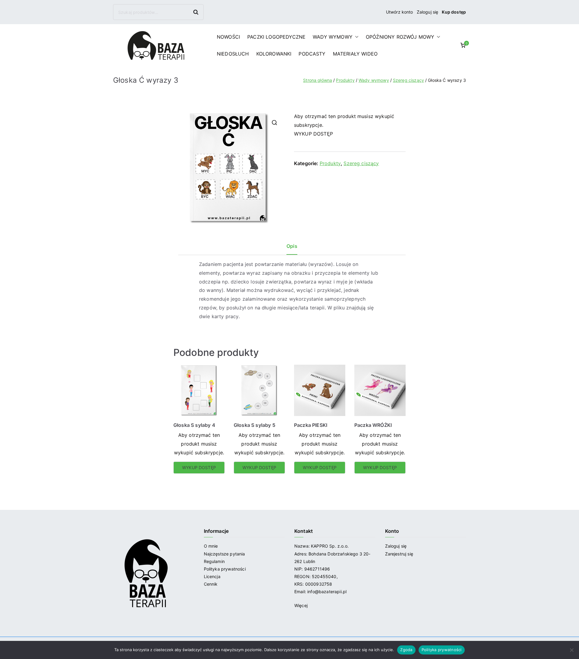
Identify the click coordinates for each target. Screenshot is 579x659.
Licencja (212, 576)
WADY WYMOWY (333, 37)
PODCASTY (312, 54)
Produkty (345, 80)
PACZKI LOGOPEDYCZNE (276, 37)
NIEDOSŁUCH (233, 54)
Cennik (211, 584)
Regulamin (214, 561)
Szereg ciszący (408, 80)
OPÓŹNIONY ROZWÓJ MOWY (400, 37)
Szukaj (196, 11)
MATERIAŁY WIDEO (355, 54)
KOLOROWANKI (274, 54)
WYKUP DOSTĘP (313, 134)
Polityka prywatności (225, 568)
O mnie (211, 546)
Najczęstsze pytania (224, 553)
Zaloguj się (427, 11)
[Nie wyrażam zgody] (571, 650)
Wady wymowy (374, 80)
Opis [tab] (291, 246)
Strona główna (317, 80)
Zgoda (406, 649)
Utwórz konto (399, 11)
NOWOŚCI (228, 37)
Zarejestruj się (400, 553)
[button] (356, 37)
